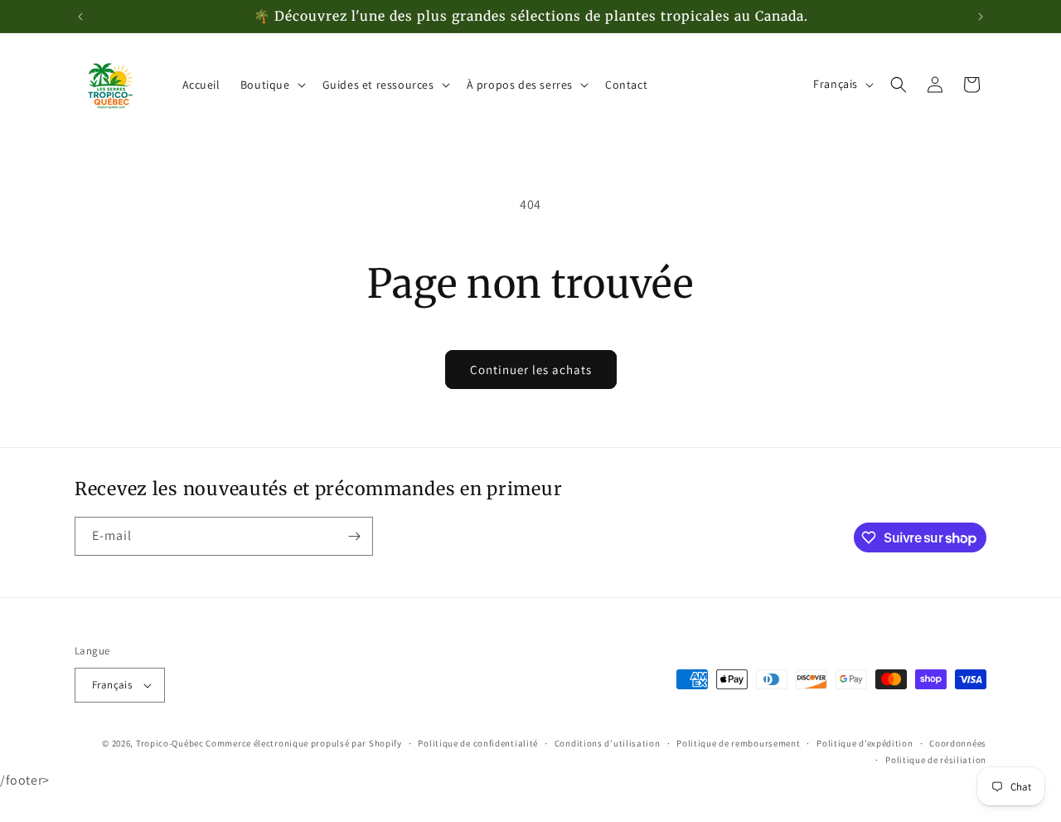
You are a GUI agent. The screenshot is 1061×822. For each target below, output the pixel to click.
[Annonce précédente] (80, 16)
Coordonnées (957, 743)
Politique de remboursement (738, 743)
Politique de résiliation (935, 760)
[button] (271, 84)
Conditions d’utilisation (608, 743)
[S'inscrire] (354, 536)
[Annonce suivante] (980, 16)
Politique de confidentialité (478, 743)
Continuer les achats (531, 369)
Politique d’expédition (864, 743)
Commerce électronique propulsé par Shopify (303, 743)
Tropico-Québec (170, 743)
